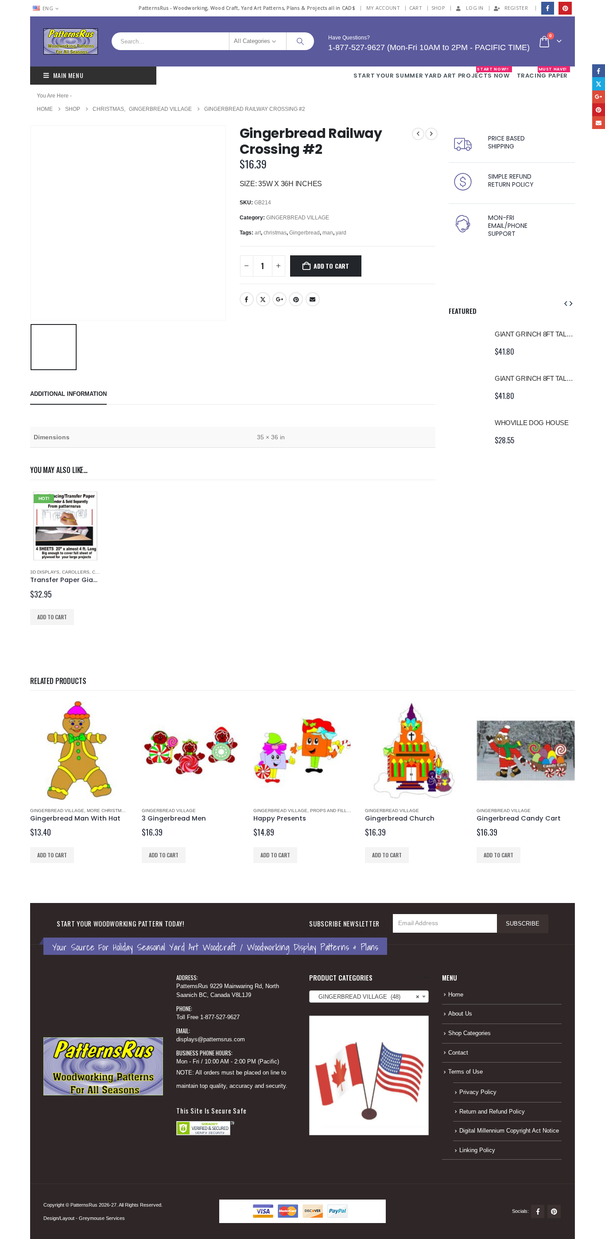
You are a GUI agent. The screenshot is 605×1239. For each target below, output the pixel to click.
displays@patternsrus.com (210, 1039)
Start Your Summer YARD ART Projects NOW (431, 73)
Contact (458, 1053)
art (258, 233)
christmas (275, 233)
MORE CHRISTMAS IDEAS (115, 810)
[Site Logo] (70, 41)
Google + (279, 299)
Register (516, 7)
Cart (415, 7)
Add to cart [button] (52, 617)
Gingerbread (304, 233)
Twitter (263, 299)
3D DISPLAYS (44, 572)
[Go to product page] (467, 342)
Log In (475, 7)
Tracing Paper (542, 73)
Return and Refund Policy (492, 1112)
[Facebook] (547, 8)
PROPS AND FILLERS (333, 810)
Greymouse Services (102, 1218)
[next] (431, 134)
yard (341, 233)
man (327, 233)
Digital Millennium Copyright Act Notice (509, 1131)
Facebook (247, 299)
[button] (566, 303)
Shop (438, 7)
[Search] (300, 41)
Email (313, 299)
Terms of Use (465, 1072)
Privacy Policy (477, 1092)
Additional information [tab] (68, 394)
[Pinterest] (564, 8)
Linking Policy (477, 1150)
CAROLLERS (75, 572)
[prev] (418, 134)
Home (455, 995)
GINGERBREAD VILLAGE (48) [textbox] (366, 997)
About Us (460, 1014)
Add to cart (331, 265)
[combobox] (369, 996)
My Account (383, 7)
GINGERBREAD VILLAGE (297, 218)
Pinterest (296, 299)
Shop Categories (469, 1033)
